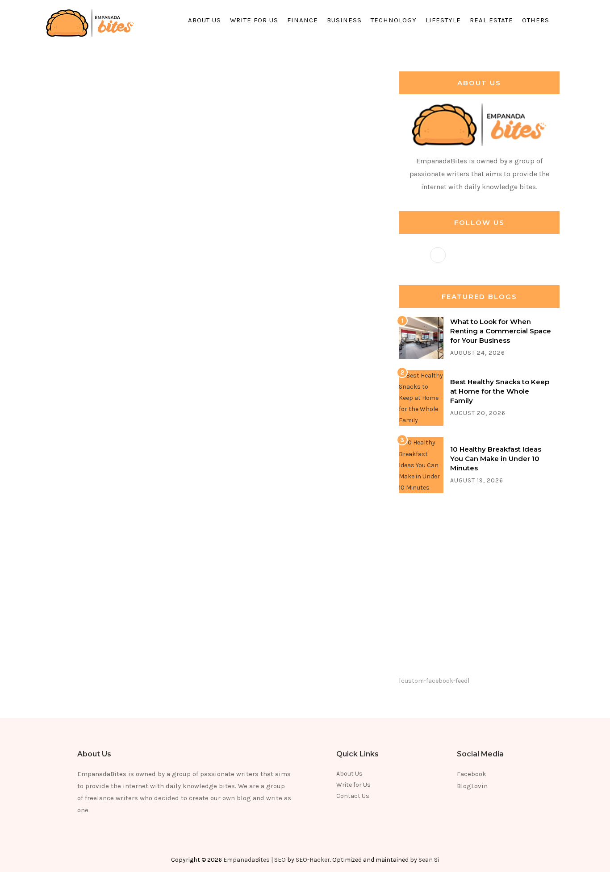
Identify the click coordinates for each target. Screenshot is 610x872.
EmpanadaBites (246, 860)
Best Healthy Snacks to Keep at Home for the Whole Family (499, 391)
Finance (302, 20)
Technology (394, 20)
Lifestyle (443, 20)
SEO (280, 860)
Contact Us (352, 796)
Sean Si (428, 860)
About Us (204, 20)
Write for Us (254, 20)
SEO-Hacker (313, 860)
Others (535, 20)
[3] (421, 465)
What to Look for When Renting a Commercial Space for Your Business (500, 331)
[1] (421, 337)
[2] (421, 397)
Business (344, 20)
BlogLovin (472, 786)
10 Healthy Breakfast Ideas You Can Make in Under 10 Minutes (495, 458)
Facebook (471, 774)
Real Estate (491, 20)
